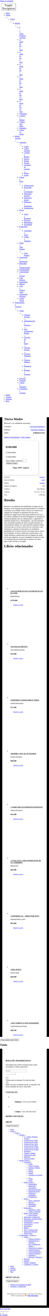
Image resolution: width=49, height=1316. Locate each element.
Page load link (5, 1309)
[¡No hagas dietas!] (26, 627)
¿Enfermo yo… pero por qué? (24, 916)
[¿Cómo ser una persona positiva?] (26, 788)
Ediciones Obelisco (38, 430)
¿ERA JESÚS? (15, 969)
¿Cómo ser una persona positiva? (26, 807)
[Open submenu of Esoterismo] (20, 229)
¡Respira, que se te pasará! (23, 754)
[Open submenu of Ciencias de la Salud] (25, 346)
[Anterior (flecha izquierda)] (1, 1313)
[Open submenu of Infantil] (25, 1135)
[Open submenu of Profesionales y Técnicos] (16, 309)
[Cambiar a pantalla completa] (3, 1311)
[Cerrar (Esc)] (8, 1311)
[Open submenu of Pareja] (29, 1199)
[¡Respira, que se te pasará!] (26, 734)
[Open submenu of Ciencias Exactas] (25, 352)
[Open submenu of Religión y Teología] (42, 1257)
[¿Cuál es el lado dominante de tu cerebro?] (26, 841)
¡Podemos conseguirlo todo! (24, 700)
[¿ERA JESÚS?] (26, 950)
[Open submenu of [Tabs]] (20, 313)
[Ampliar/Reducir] (1, 1311)
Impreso (42, 477)
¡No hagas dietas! (19, 647)
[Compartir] (5, 1311)
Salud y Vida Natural (22, 437)
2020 (43, 480)
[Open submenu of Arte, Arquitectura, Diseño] (34, 1246)
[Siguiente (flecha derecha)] (3, 1313)
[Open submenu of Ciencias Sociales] (25, 319)
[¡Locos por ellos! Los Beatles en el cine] (26, 572)
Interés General (9, 437)
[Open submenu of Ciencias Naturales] (25, 358)
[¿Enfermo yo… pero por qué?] (26, 897)
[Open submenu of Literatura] (31, 1162)
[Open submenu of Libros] (7, 17)
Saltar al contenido (6, 1)
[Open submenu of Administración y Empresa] (25, 327)
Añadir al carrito (12, 463)
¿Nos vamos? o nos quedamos (24, 1023)
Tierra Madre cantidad (14, 461)
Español (42, 483)
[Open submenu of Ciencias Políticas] (25, 364)
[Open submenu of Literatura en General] (25, 171)
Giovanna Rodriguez (37, 427)
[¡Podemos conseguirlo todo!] (26, 681)
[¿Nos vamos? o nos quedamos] (26, 1004)
